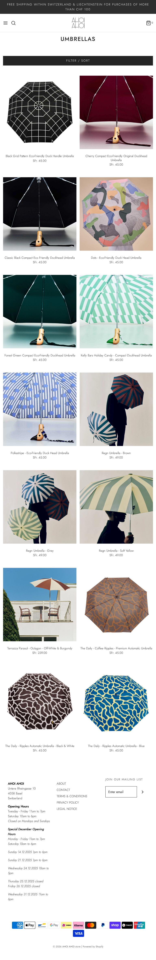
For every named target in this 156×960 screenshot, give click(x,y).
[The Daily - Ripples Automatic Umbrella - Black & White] (40, 702)
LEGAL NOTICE (67, 809)
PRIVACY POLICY (68, 802)
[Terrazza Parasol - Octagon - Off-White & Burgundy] (40, 604)
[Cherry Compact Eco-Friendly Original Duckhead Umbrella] (116, 112)
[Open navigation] (5, 22)
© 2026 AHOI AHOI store (66, 946)
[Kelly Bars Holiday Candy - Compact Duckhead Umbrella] (116, 311)
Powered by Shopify (93, 946)
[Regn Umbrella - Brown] (116, 409)
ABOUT (61, 783)
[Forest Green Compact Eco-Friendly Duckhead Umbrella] (40, 311)
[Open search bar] (15, 22)
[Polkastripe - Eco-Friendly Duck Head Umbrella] (40, 409)
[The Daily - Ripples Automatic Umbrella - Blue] (116, 702)
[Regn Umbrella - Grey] (40, 507)
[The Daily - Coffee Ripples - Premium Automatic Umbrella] (116, 604)
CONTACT (63, 790)
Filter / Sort (78, 60)
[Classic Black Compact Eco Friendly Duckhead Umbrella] (40, 214)
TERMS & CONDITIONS (72, 796)
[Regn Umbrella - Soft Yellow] (116, 507)
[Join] (142, 791)
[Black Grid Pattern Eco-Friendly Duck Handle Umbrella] (40, 112)
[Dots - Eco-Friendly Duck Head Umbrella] (116, 214)
